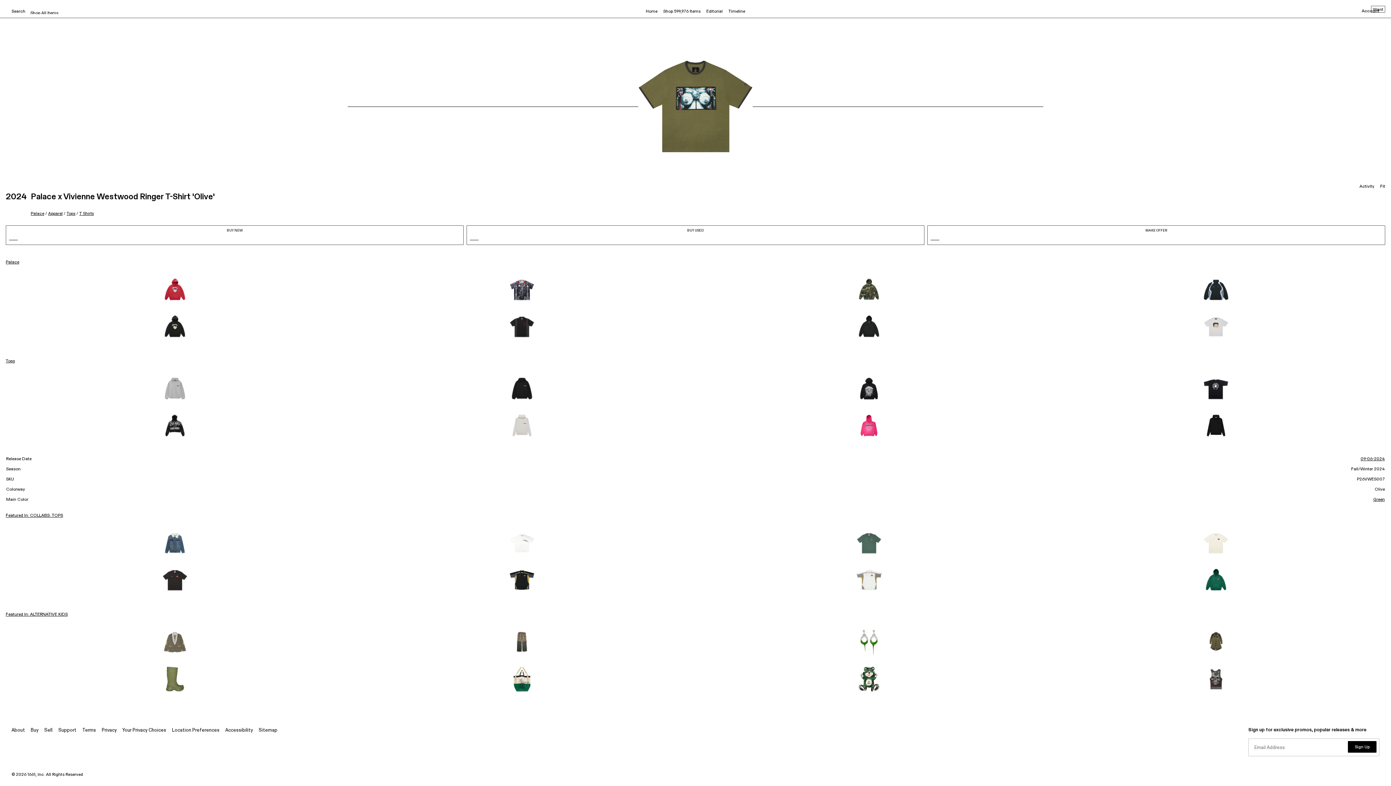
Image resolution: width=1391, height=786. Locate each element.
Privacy (109, 730)
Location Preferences (196, 730)
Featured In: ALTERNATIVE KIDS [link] (37, 614)
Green (1379, 500)
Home (651, 11)
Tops (71, 214)
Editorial (714, 11)
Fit (1382, 186)
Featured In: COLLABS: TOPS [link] (34, 515)
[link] (175, 290)
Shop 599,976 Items (682, 11)
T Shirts (86, 214)
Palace (37, 214)
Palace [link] (12, 262)
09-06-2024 (1373, 459)
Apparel (55, 214)
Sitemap (268, 730)
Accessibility (239, 730)
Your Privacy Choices (144, 730)
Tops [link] (10, 361)
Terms (89, 730)
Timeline (736, 11)
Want (1378, 10)
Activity (1366, 186)
